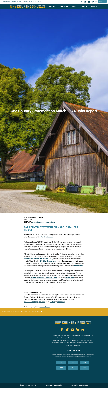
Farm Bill (33, 278)
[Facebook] (82, 2)
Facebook (61, 302)
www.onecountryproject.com (34, 302)
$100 (61, 367)
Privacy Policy (57, 385)
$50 (85, 362)
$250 (73, 367)
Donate (94, 6)
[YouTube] (89, 2)
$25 (73, 362)
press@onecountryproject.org (43, 222)
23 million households (48, 261)
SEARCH (101, 1)
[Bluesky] (93, 2)
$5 (61, 362)
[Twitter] (85, 2)
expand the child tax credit (47, 278)
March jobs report (47, 237)
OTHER (84, 367)
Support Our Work (72, 350)
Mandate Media (83, 385)
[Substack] (96, 2)
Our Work (64, 6)
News (74, 6)
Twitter (52, 302)
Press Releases (45, 307)
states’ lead (69, 278)
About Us (53, 6)
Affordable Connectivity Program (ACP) (38, 259)
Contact (83, 6)
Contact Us (49, 385)
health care (78, 266)
